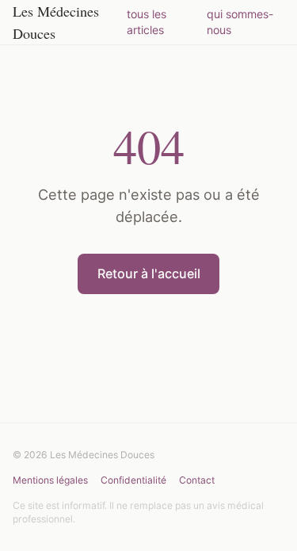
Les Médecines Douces (56, 22)
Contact (197, 480)
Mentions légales (50, 480)
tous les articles (146, 21)
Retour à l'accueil (148, 273)
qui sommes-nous (240, 21)
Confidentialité (133, 480)
